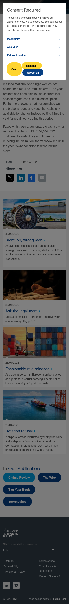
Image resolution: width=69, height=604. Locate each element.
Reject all (31, 66)
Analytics (12, 47)
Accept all (33, 72)
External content (16, 55)
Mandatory (13, 39)
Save (14, 69)
